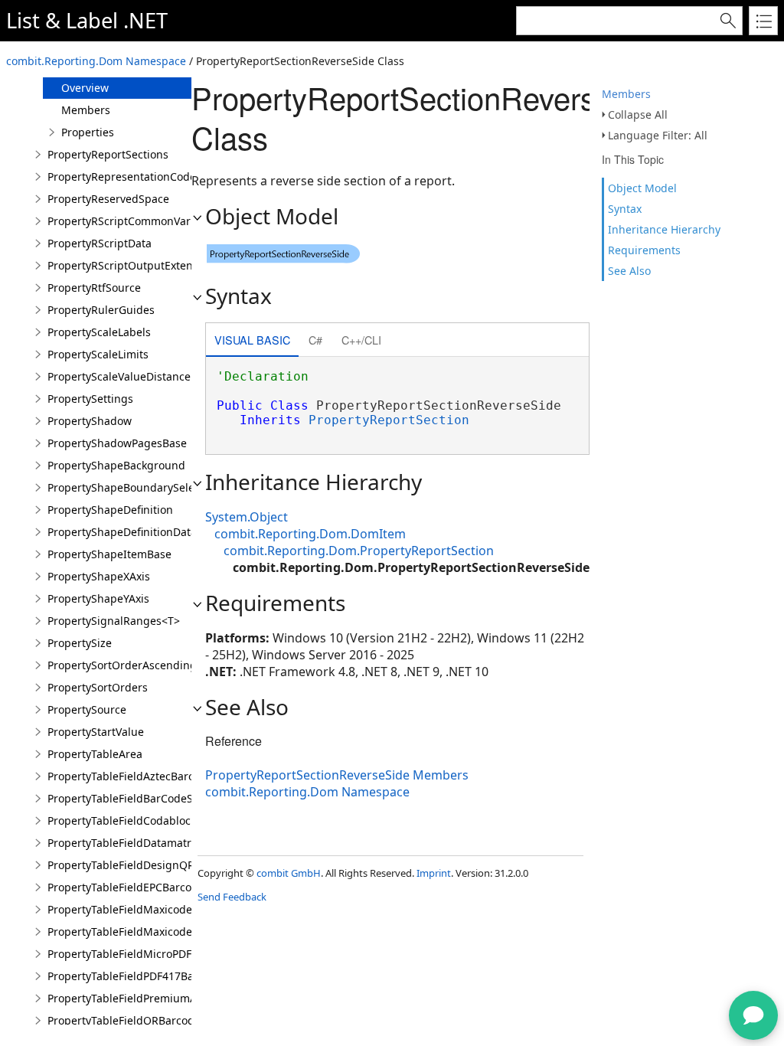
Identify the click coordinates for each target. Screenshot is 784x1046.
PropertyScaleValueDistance (119, 376)
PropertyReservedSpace (108, 198)
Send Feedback (232, 897)
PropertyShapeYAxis (98, 598)
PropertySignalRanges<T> (113, 620)
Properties (87, 132)
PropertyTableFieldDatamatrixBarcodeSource (162, 842)
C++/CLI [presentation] (361, 340)
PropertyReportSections (107, 154)
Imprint (433, 873)
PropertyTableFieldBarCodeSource (134, 798)
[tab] (252, 341)
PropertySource (86, 709)
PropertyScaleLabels (99, 332)
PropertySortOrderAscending (122, 665)
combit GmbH (288, 873)
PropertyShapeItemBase (109, 554)
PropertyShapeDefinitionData (122, 532)
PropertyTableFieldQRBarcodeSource (141, 1020)
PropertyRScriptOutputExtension (130, 265)
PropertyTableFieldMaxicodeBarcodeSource (158, 909)
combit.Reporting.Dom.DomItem (310, 533)
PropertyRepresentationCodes (124, 176)
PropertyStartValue (95, 731)
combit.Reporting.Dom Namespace (96, 61)
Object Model (642, 188)
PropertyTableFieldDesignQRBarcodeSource (159, 865)
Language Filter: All (657, 135)
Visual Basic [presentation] (252, 340)
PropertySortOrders (97, 687)
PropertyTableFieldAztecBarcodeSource (147, 776)
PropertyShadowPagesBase (117, 443)
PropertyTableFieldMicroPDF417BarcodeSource (167, 953)
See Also (629, 270)
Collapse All (638, 114)
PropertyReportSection (389, 420)
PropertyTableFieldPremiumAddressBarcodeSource (178, 998)
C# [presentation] (315, 340)
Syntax (625, 208)
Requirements (644, 250)
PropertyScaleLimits (98, 354)
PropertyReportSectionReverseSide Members (337, 775)
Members (626, 94)
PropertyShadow (89, 420)
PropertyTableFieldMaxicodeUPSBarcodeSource (168, 931)
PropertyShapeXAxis (98, 576)
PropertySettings (90, 398)
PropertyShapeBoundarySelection (133, 487)
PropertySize (79, 643)
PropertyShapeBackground (116, 465)
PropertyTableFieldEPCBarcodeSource (143, 887)
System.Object (246, 516)
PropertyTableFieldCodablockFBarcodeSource (163, 820)
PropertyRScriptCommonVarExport (135, 221)
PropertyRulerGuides (101, 309)
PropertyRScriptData (99, 243)
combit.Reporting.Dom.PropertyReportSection (359, 550)
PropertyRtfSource (94, 287)
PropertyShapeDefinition (110, 509)
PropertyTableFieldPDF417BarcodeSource (152, 976)
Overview (85, 87)
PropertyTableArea (94, 754)
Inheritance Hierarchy (664, 229)
